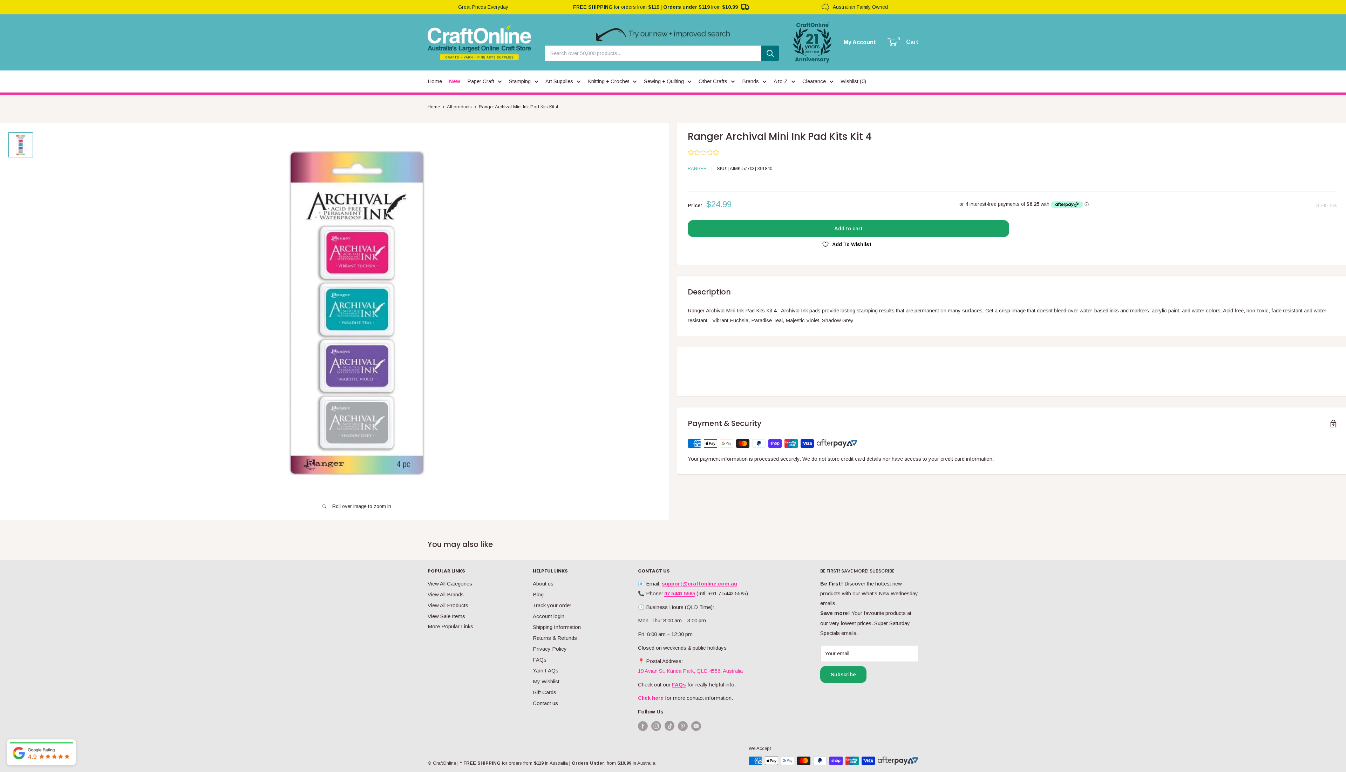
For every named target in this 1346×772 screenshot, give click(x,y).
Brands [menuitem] (750, 81)
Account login (548, 616)
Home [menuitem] (435, 81)
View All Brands (446, 594)
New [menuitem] (454, 81)
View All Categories (450, 584)
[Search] (770, 53)
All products (459, 106)
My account (860, 42)
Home (434, 106)
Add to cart (848, 228)
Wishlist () (853, 81)
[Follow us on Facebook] (643, 726)
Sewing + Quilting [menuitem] (664, 81)
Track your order (552, 605)
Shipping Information (557, 627)
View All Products (448, 605)
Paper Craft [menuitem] (480, 81)
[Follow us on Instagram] (656, 726)
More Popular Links (450, 626)
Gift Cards (544, 692)
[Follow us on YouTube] (696, 726)
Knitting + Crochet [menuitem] (608, 81)
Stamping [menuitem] (520, 81)
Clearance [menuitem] (814, 81)
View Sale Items (446, 616)
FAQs (539, 660)
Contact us (545, 703)
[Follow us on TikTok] (669, 727)
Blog (538, 594)
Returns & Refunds (555, 638)
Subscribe (843, 674)
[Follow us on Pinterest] (683, 726)
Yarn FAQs (545, 670)
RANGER (697, 168)
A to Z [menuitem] (781, 81)
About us (543, 584)
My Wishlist (546, 681)
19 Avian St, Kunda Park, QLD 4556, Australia (690, 671)
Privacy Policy (550, 649)
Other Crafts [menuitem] (713, 81)
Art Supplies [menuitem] (559, 81)
